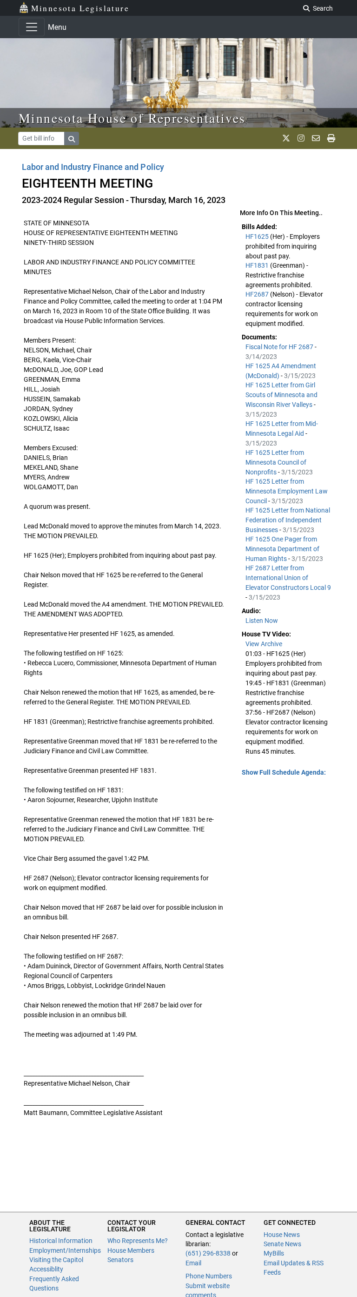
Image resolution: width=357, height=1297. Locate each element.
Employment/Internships (65, 1250)
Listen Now (261, 620)
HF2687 (257, 294)
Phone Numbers (208, 1276)
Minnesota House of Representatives (132, 118)
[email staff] (316, 138)
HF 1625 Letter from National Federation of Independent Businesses (287, 520)
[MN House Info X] (286, 138)
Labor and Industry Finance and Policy (93, 167)
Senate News (282, 1244)
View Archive (263, 644)
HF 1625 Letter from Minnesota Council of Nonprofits (275, 462)
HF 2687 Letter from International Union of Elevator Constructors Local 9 (288, 577)
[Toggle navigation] (32, 27)
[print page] (331, 138)
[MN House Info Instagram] (301, 138)
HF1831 (257, 265)
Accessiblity (46, 1269)
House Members (130, 1250)
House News (282, 1234)
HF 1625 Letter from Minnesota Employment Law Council (286, 491)
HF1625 (257, 236)
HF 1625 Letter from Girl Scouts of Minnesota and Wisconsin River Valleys (281, 394)
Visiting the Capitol (56, 1259)
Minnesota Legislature (80, 8)
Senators (120, 1259)
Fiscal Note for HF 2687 (280, 347)
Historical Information (61, 1240)
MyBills (274, 1253)
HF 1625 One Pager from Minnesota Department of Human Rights (282, 548)
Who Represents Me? (137, 1240)
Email (193, 1263)
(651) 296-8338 (208, 1253)
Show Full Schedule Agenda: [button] (284, 772)
